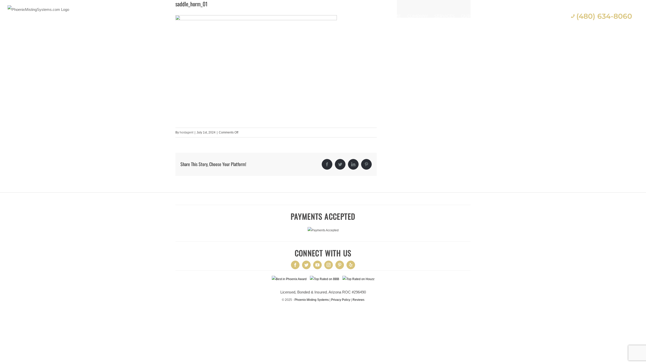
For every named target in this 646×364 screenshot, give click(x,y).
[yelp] (350, 265)
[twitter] (306, 265)
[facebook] (295, 265)
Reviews (358, 300)
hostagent (186, 132)
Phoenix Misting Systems (311, 300)
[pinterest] (339, 265)
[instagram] (328, 265)
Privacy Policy (340, 300)
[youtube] (317, 265)
